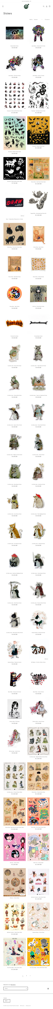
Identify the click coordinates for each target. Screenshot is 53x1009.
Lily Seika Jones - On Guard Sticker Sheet (14, 792)
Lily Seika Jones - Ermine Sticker (38, 454)
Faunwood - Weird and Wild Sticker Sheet (14, 110)
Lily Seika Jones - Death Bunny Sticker (15, 602)
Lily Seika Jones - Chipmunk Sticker (38, 543)
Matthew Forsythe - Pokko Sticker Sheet (14, 932)
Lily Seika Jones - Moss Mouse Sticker (15, 484)
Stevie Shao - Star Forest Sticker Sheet (38, 827)
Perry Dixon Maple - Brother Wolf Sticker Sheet (38, 967)
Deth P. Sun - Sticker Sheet (38, 862)
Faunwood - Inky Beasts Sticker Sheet (38, 110)
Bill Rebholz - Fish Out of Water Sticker (38, 662)
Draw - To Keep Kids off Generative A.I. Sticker (14, 219)
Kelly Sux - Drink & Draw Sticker (38, 306)
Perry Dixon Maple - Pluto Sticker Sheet (14, 967)
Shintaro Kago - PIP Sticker (15, 721)
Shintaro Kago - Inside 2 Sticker (38, 721)
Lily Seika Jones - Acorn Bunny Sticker (14, 514)
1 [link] (22, 975)
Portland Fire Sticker (14, 336)
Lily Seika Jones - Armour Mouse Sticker (38, 573)
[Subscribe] (26, 988)
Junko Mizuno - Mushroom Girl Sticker (38, 45)
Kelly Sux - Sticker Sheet (14, 862)
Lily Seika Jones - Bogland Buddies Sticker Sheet (38, 756)
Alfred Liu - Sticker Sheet (14, 897)
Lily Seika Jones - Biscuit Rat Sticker (14, 365)
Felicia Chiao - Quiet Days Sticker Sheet (38, 181)
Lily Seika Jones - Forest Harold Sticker (38, 425)
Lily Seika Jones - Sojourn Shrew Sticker (14, 425)
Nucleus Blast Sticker (15, 45)
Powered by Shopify (15, 1005)
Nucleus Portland (9, 1005)
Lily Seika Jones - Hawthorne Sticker (38, 484)
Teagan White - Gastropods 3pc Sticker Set (38, 213)
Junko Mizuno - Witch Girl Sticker (14, 75)
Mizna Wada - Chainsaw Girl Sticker (14, 691)
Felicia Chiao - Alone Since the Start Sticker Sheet (14, 827)
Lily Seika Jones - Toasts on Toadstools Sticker (38, 395)
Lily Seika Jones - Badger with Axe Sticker (14, 454)
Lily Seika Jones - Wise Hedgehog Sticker (38, 514)
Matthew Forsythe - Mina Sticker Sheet (38, 897)
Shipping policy (28, 1005)
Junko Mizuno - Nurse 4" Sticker (38, 75)
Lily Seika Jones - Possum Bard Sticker (14, 395)
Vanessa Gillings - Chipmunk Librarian (14, 662)
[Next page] (30, 975)
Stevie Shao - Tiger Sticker (14, 306)
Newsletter (13, 984)
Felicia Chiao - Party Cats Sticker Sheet (14, 247)
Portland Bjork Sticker (38, 336)
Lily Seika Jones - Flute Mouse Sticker (15, 543)
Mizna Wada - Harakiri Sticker (38, 691)
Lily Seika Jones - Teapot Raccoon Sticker (38, 365)
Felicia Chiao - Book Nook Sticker (15, 276)
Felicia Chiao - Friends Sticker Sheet (38, 792)
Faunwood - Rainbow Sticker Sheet (14, 151)
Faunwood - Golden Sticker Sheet (38, 146)
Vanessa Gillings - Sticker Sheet (38, 932)
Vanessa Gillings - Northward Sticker (38, 632)
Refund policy (22, 1005)
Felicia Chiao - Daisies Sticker (38, 276)
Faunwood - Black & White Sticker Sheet (14, 181)
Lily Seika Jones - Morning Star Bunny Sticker (14, 632)
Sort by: (31, 19)
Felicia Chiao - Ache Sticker (38, 247)
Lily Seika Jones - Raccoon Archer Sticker (38, 602)
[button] (2, 6)
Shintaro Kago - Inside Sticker (14, 751)
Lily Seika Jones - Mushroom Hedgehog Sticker (14, 573)
